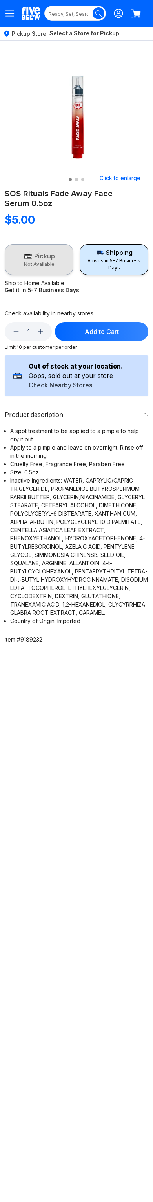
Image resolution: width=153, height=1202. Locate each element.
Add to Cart (102, 332)
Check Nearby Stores (60, 385)
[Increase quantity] (40, 331)
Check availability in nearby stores (49, 313)
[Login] (118, 13)
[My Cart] (135, 13)
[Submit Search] (98, 13)
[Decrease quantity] (16, 331)
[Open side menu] (10, 13)
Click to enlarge (120, 178)
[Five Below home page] (31, 13)
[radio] (39, 259)
